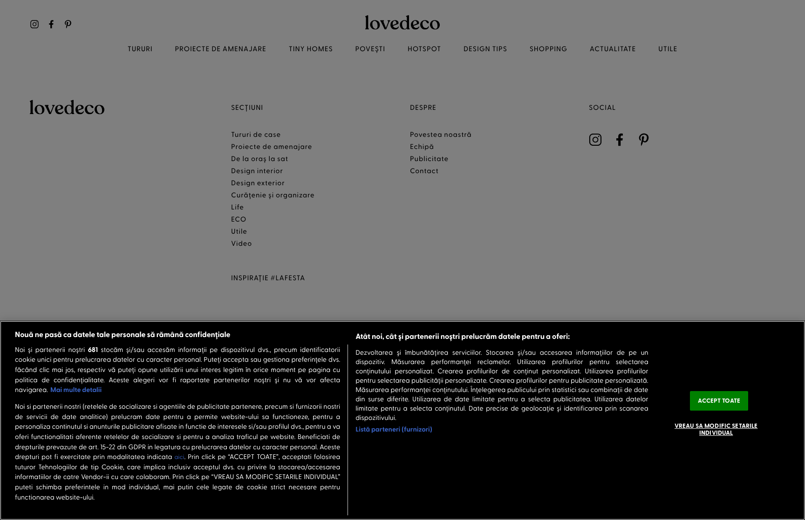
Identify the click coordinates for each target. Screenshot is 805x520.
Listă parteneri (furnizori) (393, 429)
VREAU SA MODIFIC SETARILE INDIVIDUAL (716, 429)
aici (179, 457)
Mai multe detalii (76, 389)
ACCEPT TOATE (719, 400)
